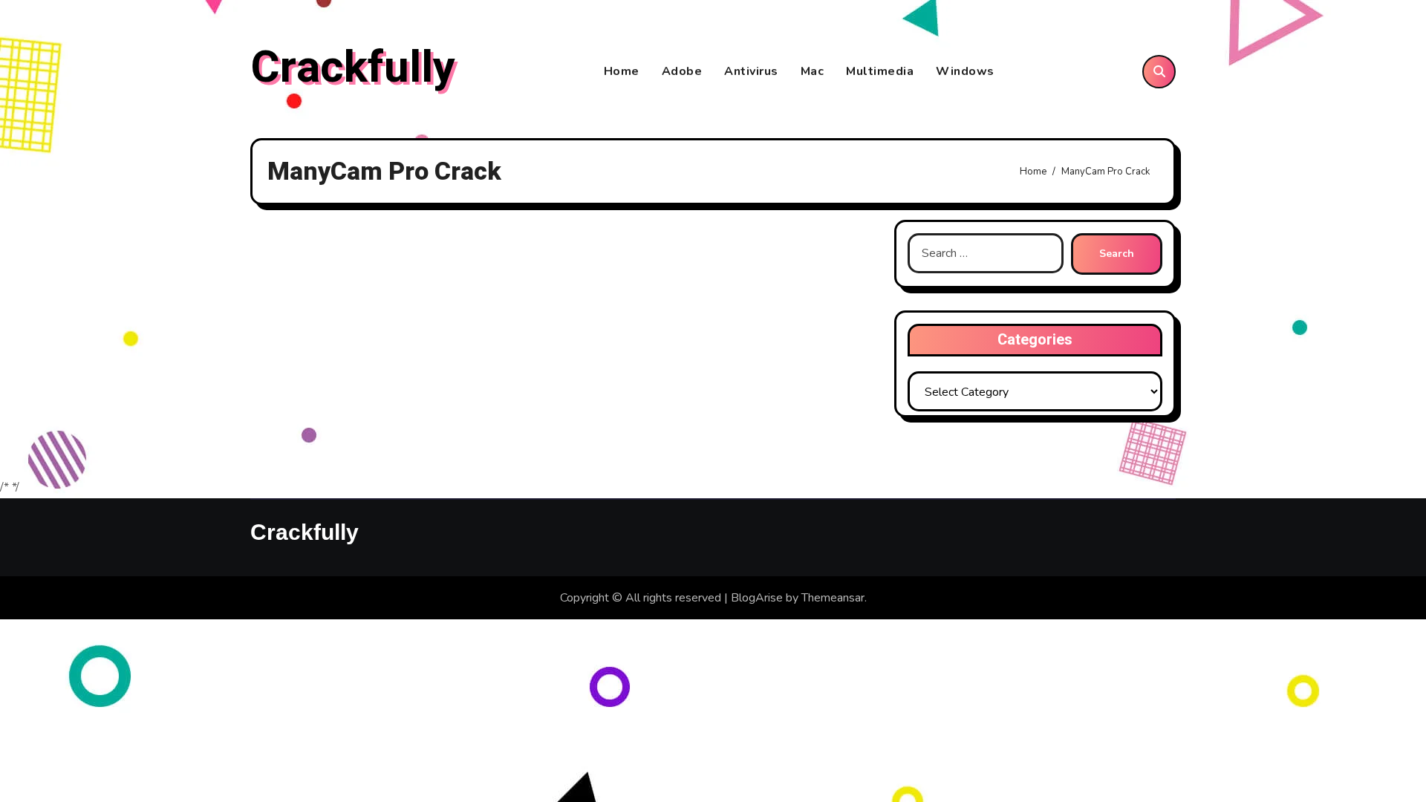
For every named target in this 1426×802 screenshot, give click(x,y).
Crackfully (352, 67)
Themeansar (833, 598)
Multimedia (880, 71)
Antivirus (751, 71)
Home (621, 71)
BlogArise (757, 598)
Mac (812, 71)
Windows (965, 71)
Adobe (682, 71)
